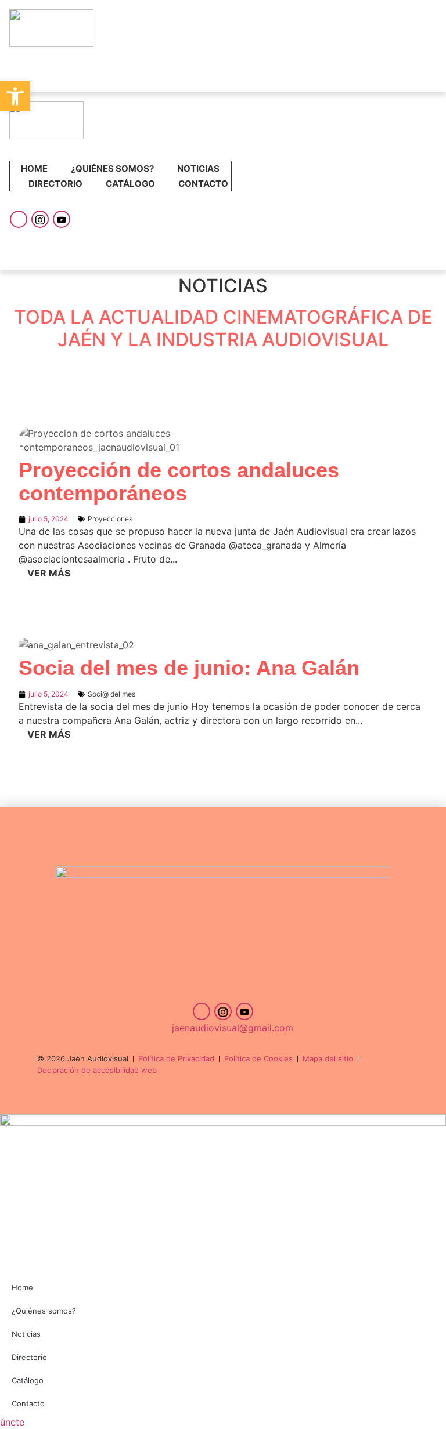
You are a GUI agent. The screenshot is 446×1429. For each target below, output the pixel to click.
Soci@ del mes (111, 694)
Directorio (55, 183)
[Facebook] (18, 219)
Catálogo (130, 183)
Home (34, 168)
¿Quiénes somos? (112, 168)
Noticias (198, 168)
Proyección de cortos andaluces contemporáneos (179, 481)
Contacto (203, 183)
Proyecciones (110, 518)
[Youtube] (61, 219)
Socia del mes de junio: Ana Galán (189, 668)
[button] (15, 96)
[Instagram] (40, 219)
